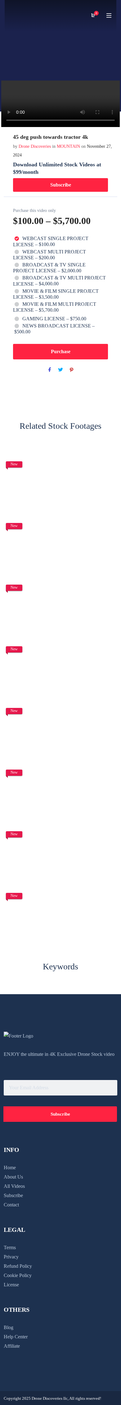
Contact (11, 1204)
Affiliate (12, 1346)
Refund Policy (18, 1266)
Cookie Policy (18, 1275)
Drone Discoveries (35, 146)
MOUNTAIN (68, 146)
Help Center (16, 1336)
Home (10, 1167)
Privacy (11, 1256)
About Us (13, 1176)
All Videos (14, 1186)
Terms (10, 1247)
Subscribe (60, 184)
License (11, 1284)
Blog (8, 1327)
